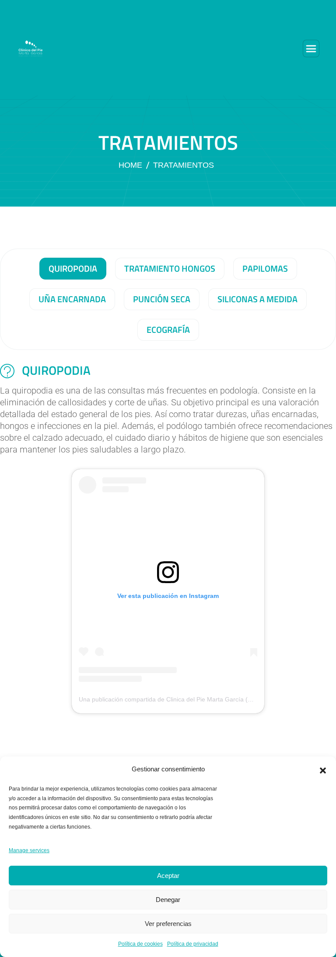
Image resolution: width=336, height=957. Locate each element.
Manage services (29, 850)
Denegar (168, 899)
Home (130, 165)
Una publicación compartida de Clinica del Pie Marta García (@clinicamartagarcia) (192, 699)
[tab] (72, 269)
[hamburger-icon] (311, 48)
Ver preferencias (168, 923)
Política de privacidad (192, 944)
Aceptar (168, 875)
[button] (322, 769)
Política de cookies (140, 944)
